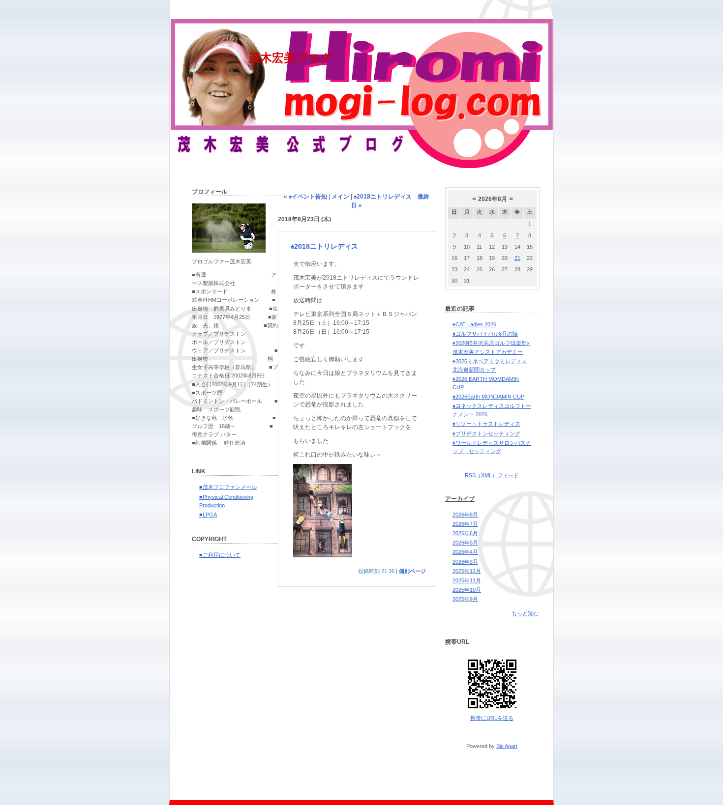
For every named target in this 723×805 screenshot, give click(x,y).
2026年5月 (465, 543)
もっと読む (525, 613)
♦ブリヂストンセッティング (486, 433)
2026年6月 (465, 533)
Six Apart (506, 746)
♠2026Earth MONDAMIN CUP (488, 397)
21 (517, 258)
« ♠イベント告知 (305, 196)
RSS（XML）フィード (492, 475)
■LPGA (208, 515)
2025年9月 (465, 599)
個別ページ (412, 571)
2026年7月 (465, 524)
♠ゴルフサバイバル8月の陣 (485, 334)
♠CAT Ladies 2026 (474, 324)
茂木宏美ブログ (290, 57)
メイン (340, 196)
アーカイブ (460, 498)
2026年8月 (465, 515)
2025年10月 (466, 590)
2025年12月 (466, 571)
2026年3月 (465, 562)
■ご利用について (220, 555)
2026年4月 (465, 552)
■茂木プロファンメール (228, 487)
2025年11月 (466, 580)
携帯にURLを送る (491, 718)
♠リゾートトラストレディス (486, 424)
